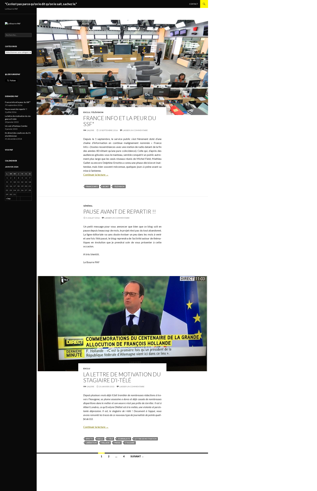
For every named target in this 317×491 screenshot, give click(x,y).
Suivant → (137, 456)
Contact (193, 4)
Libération (91, 443)
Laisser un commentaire (135, 130)
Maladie (105, 443)
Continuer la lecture (95, 174)
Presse (117, 443)
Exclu (86, 112)
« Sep (8, 198)
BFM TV (89, 439)
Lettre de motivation (146, 439)
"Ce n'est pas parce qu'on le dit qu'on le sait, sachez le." (41, 4)
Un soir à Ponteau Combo (16, 126)
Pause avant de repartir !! (119, 211)
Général (88, 206)
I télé (110, 439)
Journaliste (124, 439)
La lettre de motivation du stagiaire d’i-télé (122, 377)
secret (106, 186)
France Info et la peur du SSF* (119, 121)
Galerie (90, 130)
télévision (119, 186)
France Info (92, 186)
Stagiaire (130, 443)
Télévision (97, 112)
